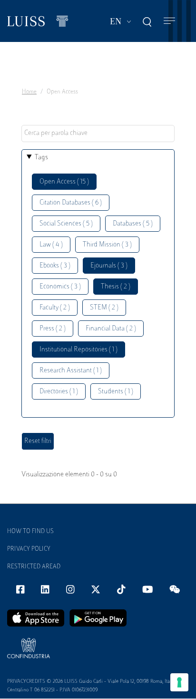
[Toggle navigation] (169, 21)
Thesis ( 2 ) (115, 286)
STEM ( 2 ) (104, 307)
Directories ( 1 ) (58, 391)
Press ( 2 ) (52, 328)
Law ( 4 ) (51, 244)
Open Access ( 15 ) (64, 181)
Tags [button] (41, 157)
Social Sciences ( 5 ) (66, 223)
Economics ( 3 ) (60, 286)
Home (29, 92)
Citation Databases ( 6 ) (70, 202)
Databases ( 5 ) (133, 223)
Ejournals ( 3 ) (108, 265)
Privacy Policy (28, 549)
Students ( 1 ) (115, 391)
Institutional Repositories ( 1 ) (78, 349)
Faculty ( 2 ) (54, 307)
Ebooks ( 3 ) (54, 265)
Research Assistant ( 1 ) (70, 370)
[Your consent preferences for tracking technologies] (179, 682)
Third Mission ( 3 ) (107, 244)
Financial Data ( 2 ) (111, 328)
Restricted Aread (33, 567)
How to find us (30, 532)
